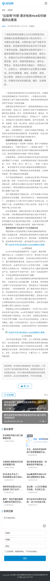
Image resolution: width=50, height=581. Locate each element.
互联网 (31, 26)
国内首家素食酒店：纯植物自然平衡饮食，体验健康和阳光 (37, 463)
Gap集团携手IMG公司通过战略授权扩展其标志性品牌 (37, 475)
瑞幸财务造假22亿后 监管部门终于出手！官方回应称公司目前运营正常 (13, 488)
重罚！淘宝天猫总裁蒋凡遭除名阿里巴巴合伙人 (13, 500)
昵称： (8, 533)
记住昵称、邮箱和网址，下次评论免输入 (22, 551)
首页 (3, 10)
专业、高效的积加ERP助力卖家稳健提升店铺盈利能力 (37, 450)
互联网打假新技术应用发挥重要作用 (13, 463)
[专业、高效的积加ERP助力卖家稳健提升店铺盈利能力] (37, 440)
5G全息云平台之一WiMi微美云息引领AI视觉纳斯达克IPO (12, 475)
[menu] (46, 3)
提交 (25, 558)
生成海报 (10, 395)
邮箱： (8, 539)
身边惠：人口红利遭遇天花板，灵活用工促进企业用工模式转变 (37, 488)
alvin (4, 26)
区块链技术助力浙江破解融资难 (13, 436)
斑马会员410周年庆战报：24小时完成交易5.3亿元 (36, 500)
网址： (8, 546)
